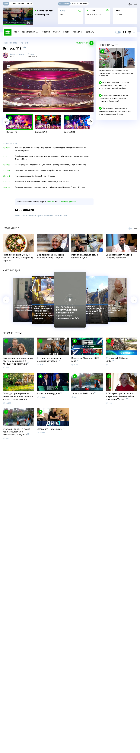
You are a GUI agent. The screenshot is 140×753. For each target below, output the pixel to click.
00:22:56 (6, 165)
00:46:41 (6, 176)
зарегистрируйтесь (68, 202)
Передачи (77, 32)
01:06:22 (6, 187)
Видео (66, 32)
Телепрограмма (30, 32)
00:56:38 (6, 182)
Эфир (16, 32)
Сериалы (90, 32)
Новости (45, 32)
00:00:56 (7, 148)
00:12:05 (6, 156)
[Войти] (129, 32)
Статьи (56, 32)
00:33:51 (6, 170)
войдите (50, 202)
